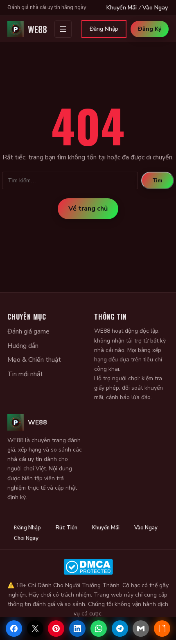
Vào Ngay (155, 7)
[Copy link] (162, 628)
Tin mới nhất (25, 374)
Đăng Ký (149, 29)
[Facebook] (14, 628)
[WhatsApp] (98, 628)
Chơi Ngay (26, 538)
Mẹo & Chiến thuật (34, 359)
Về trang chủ (88, 208)
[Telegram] (120, 628)
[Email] (141, 628)
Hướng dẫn (22, 345)
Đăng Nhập (104, 29)
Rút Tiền (66, 527)
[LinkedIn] (77, 628)
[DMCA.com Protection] (88, 567)
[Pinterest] (56, 628)
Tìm (157, 180)
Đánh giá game (28, 331)
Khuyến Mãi (121, 7)
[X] (35, 628)
